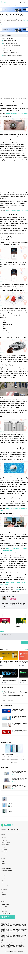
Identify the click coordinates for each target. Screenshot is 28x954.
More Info (3, 901)
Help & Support (4, 889)
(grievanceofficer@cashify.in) (7, 934)
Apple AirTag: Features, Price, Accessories (17, 113)
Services (3, 834)
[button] (24, 642)
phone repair (16, 589)
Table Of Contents (6, 35)
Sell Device (3, 875)
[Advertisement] (14, 82)
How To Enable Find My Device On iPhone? (17, 335)
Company (3, 858)
